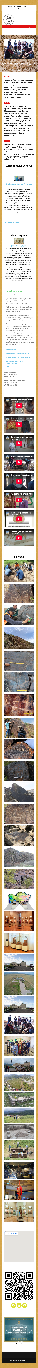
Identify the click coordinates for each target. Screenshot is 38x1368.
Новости (7, 76)
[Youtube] (24, 1305)
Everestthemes (21, 1360)
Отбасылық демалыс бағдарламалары (14, 362)
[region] (19, 53)
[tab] (19, 222)
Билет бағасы (12, 349)
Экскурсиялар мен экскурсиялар (18, 357)
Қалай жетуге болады (15, 291)
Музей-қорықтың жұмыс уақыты (19, 367)
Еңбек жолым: (13, 222)
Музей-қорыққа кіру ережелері (18, 353)
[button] (17, 70)
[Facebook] (13, 1305)
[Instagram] (19, 1305)
